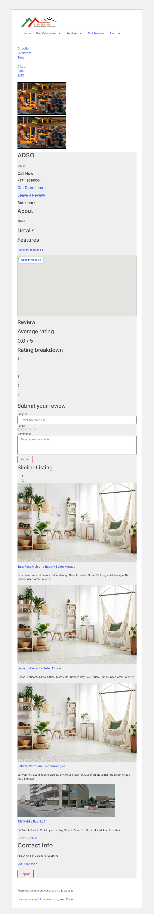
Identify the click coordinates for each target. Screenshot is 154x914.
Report (25, 874)
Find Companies (46, 33)
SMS (20, 75)
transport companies (30, 249)
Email (21, 71)
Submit (25, 459)
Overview (24, 53)
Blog (112, 33)
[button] (24, 838)
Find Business (96, 33)
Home (27, 33)
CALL (21, 66)
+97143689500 (27, 864)
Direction (23, 48)
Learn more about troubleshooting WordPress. (45, 899)
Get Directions (30, 187)
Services (71, 33)
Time (20, 57)
